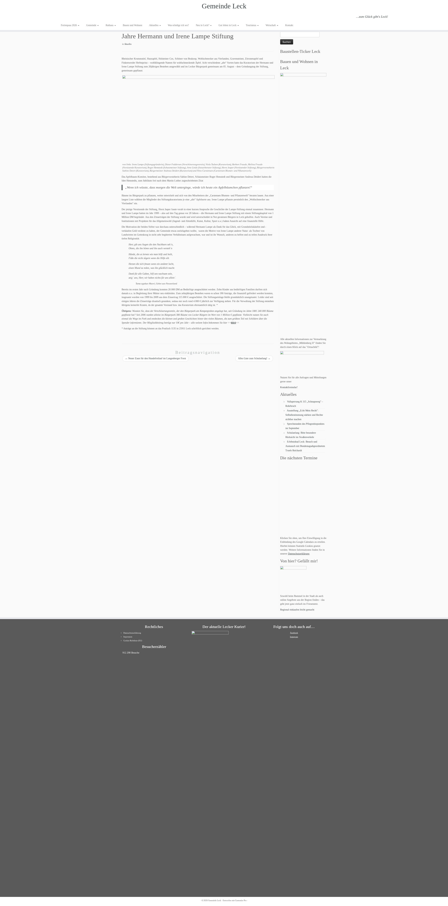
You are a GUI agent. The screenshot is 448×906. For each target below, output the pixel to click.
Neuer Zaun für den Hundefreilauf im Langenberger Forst (155, 358)
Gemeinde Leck (224, 6)
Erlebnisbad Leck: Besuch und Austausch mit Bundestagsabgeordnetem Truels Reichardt (305, 446)
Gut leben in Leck (228, 25)
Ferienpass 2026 (69, 25)
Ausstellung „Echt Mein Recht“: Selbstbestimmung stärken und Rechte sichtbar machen (304, 415)
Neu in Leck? (203, 25)
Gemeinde (91, 25)
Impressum (127, 637)
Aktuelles (154, 25)
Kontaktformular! (289, 387)
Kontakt (289, 25)
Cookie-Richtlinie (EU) (132, 641)
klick (233, 322)
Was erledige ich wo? (178, 25)
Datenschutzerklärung (298, 553)
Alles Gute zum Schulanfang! (254, 358)
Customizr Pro (241, 900)
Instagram (294, 637)
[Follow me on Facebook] (72, 17)
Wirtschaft (271, 25)
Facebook (294, 633)
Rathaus (110, 25)
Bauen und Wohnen (132, 25)
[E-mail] (68, 17)
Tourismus (251, 25)
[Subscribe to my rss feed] (63, 17)
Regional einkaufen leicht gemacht (297, 609)
